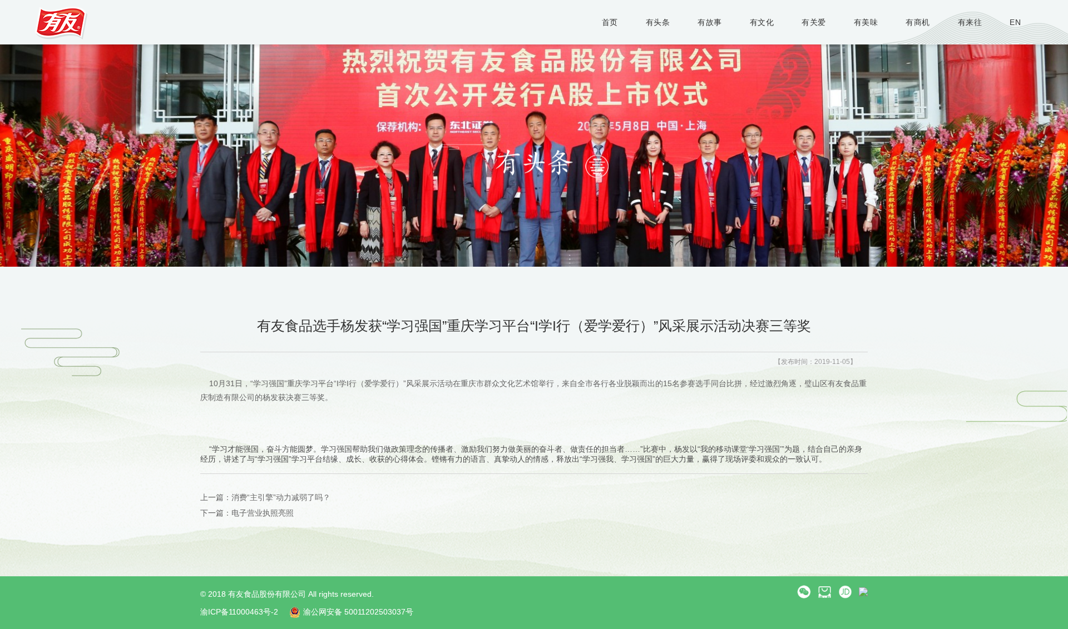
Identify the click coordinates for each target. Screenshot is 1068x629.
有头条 (658, 22)
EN (1015, 22)
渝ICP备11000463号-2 (239, 611)
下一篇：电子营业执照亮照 (247, 512)
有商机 (918, 22)
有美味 (866, 22)
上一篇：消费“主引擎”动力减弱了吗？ (265, 497)
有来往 (970, 22)
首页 (610, 22)
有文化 (762, 22)
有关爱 (814, 22)
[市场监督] (863, 591)
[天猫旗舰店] (825, 591)
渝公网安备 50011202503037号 (358, 611)
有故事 (710, 22)
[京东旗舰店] (845, 591)
